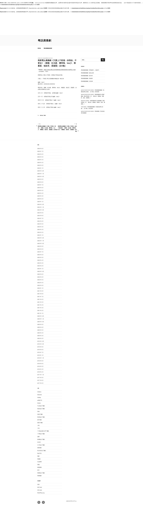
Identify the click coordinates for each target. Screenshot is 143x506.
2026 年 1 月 (40, 168)
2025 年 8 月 (40, 182)
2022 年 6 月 (40, 277)
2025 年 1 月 (40, 201)
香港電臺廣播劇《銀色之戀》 (88, 73)
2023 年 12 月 (40, 238)
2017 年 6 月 (40, 383)
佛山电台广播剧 (41, 408)
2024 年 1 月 (40, 235)
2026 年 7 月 (40, 151)
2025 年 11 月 (40, 173)
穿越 (38, 464)
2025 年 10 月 (40, 176)
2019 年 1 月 (40, 355)
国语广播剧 (40, 422)
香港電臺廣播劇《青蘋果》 (87, 78)
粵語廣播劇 (44, 40)
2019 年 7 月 (40, 352)
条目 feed (39, 487)
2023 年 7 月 (40, 252)
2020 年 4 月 (40, 333)
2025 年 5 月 (40, 190)
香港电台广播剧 (41, 473)
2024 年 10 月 (40, 210)
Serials (39, 403)
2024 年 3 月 (40, 229)
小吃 (38, 425)
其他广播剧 (40, 414)
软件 (38, 470)
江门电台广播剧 (41, 445)
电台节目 (39, 453)
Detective (39, 394)
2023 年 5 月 (40, 257)
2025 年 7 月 (40, 185)
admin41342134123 (49, 58)
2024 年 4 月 (40, 226)
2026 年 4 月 (40, 159)
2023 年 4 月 (40, 260)
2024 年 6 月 (40, 221)
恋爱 (38, 436)
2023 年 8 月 (40, 249)
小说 (38, 428)
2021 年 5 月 (40, 302)
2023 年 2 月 (40, 265)
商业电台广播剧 (43, 115)
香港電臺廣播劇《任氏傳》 (87, 81)
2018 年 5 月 (40, 366)
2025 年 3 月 (40, 196)
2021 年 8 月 (40, 293)
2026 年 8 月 (40, 148)
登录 (38, 484)
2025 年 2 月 (40, 198)
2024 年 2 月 (40, 232)
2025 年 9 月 (40, 179)
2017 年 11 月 (40, 374)
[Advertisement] (71, 23)
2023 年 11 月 (40, 240)
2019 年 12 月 (40, 341)
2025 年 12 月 (40, 171)
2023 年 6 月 (40, 254)
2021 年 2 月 (40, 310)
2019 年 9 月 (40, 347)
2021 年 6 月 (40, 299)
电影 (38, 456)
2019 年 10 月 (40, 344)
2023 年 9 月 (40, 246)
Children (39, 392)
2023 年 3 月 (40, 263)
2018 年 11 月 (40, 358)
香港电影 (39, 475)
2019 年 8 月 (40, 349)
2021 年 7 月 (40, 296)
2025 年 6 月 (40, 187)
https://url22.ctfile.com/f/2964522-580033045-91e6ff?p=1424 (60, 69)
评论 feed (39, 490)
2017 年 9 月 (40, 377)
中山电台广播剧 (41, 406)
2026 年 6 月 (40, 154)
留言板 (39, 48)
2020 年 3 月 (40, 335)
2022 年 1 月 (40, 288)
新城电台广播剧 (41, 439)
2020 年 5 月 (40, 330)
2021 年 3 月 (40, 307)
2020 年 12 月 (40, 316)
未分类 (39, 442)
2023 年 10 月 (40, 243)
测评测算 (39, 447)
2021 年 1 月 (40, 313)
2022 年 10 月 (40, 271)
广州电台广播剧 (41, 433)
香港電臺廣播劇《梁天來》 (87, 75)
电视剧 (39, 459)
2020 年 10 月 (40, 321)
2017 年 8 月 (40, 380)
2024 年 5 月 (40, 224)
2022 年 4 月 (40, 282)
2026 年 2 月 (40, 165)
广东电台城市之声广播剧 (43, 431)
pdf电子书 (39, 400)
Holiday (39, 397)
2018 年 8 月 (40, 363)
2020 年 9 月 (40, 324)
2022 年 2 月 (40, 285)
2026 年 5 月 (40, 157)
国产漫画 (39, 419)
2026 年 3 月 (40, 162)
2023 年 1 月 (40, 268)
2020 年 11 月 (40, 319)
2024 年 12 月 (40, 204)
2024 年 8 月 (40, 215)
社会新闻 (39, 461)
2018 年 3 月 (40, 369)
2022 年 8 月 (40, 274)
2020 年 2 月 (40, 338)
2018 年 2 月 (40, 372)
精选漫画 (39, 467)
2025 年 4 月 (40, 193)
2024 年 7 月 (40, 218)
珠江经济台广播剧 (41, 450)
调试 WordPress (109, 3)
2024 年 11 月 (40, 207)
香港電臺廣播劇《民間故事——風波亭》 (90, 70)
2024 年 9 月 (40, 212)
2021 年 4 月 (40, 305)
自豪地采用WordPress (71, 501)
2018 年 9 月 (40, 360)
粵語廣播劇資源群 (48, 48)
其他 (38, 411)
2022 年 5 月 (40, 279)
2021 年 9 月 (40, 291)
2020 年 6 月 (40, 327)
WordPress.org (40, 493)
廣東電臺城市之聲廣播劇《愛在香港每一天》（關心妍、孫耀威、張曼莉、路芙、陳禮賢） (92, 96)
